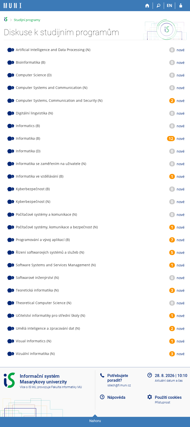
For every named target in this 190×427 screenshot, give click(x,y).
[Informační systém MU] (6, 19)
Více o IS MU (28, 387)
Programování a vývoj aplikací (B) (43, 239)
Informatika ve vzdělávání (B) (39, 176)
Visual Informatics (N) (33, 341)
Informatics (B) (28, 125)
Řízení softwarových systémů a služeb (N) (50, 252)
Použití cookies (168, 397)
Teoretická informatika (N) (37, 290)
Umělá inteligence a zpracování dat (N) (48, 328)
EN (169, 5)
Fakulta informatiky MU (66, 387)
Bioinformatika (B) (30, 62)
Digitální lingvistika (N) (34, 113)
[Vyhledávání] (158, 5)
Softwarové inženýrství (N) (37, 277)
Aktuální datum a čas (169, 380)
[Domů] (147, 5)
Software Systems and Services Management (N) (56, 265)
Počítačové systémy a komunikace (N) (46, 214)
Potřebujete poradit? (117, 378)
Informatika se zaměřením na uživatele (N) (51, 163)
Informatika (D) (28, 151)
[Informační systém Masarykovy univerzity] (13, 5)
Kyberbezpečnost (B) (33, 189)
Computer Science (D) (33, 75)
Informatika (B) (28, 138)
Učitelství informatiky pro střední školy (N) (50, 315)
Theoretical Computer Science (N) (43, 302)
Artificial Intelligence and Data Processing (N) (53, 49)
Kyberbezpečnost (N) (33, 201)
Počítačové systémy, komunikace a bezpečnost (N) (57, 227)
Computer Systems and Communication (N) (51, 87)
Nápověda (116, 397)
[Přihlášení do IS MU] (180, 5)
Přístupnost (162, 402)
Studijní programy (27, 20)
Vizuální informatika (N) (35, 353)
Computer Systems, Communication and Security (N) (59, 100)
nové (181, 50)
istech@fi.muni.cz (119, 385)
